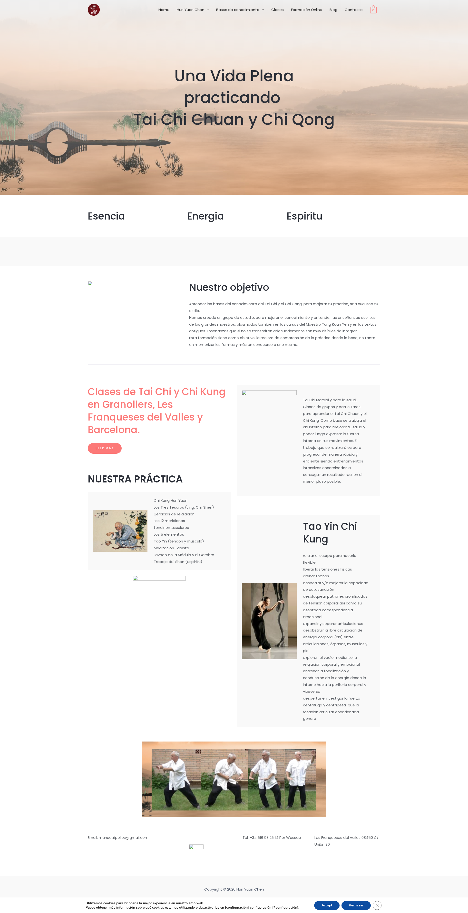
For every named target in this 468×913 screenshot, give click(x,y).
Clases (277, 9)
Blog (333, 9)
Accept (327, 905)
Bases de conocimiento (237, 9)
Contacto (354, 9)
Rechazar (356, 905)
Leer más (105, 448)
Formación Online (306, 9)
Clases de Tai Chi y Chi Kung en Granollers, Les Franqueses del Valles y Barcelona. (157, 411)
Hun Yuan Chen (190, 9)
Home (163, 9)
